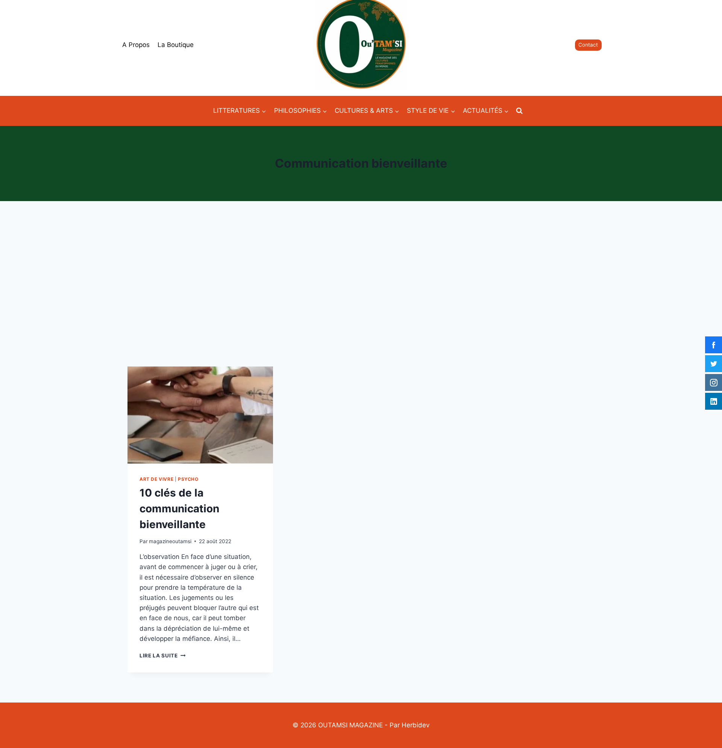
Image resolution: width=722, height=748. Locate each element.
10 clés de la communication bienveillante (179, 508)
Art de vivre (156, 479)
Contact (588, 45)
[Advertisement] (361, 283)
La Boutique (176, 44)
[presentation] (200, 414)
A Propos (136, 44)
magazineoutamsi (170, 541)
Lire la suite (162, 656)
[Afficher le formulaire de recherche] (519, 111)
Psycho (188, 479)
